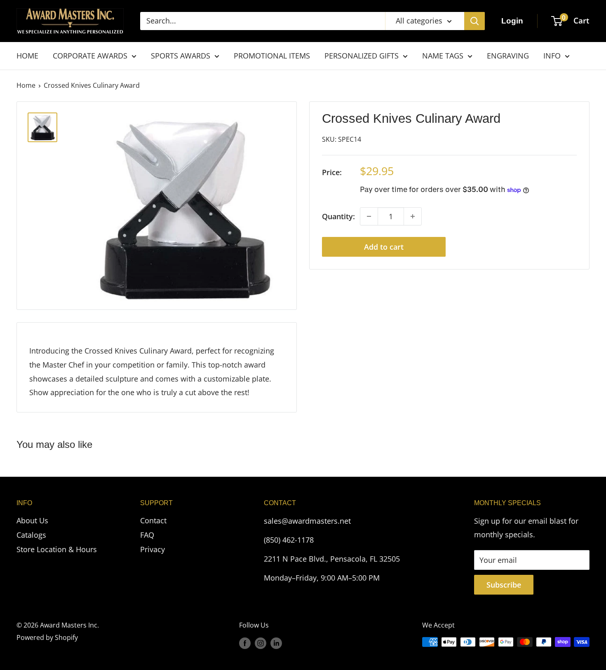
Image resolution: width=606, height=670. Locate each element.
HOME (27, 56)
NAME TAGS (442, 56)
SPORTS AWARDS (180, 56)
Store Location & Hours (56, 549)
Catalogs (31, 535)
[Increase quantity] (412, 216)
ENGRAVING (508, 56)
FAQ (147, 535)
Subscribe (503, 585)
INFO (552, 56)
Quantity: (338, 216)
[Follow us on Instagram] (260, 643)
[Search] (474, 21)
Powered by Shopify (47, 637)
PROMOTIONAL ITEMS (272, 56)
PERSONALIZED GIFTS (361, 56)
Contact (153, 520)
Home (25, 85)
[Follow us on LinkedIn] (276, 643)
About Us (32, 520)
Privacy (152, 549)
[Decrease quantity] (369, 216)
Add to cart (384, 247)
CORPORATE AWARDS (90, 56)
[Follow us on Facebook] (245, 643)
